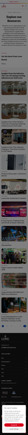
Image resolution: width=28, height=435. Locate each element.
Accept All (14, 425)
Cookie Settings (14, 429)
